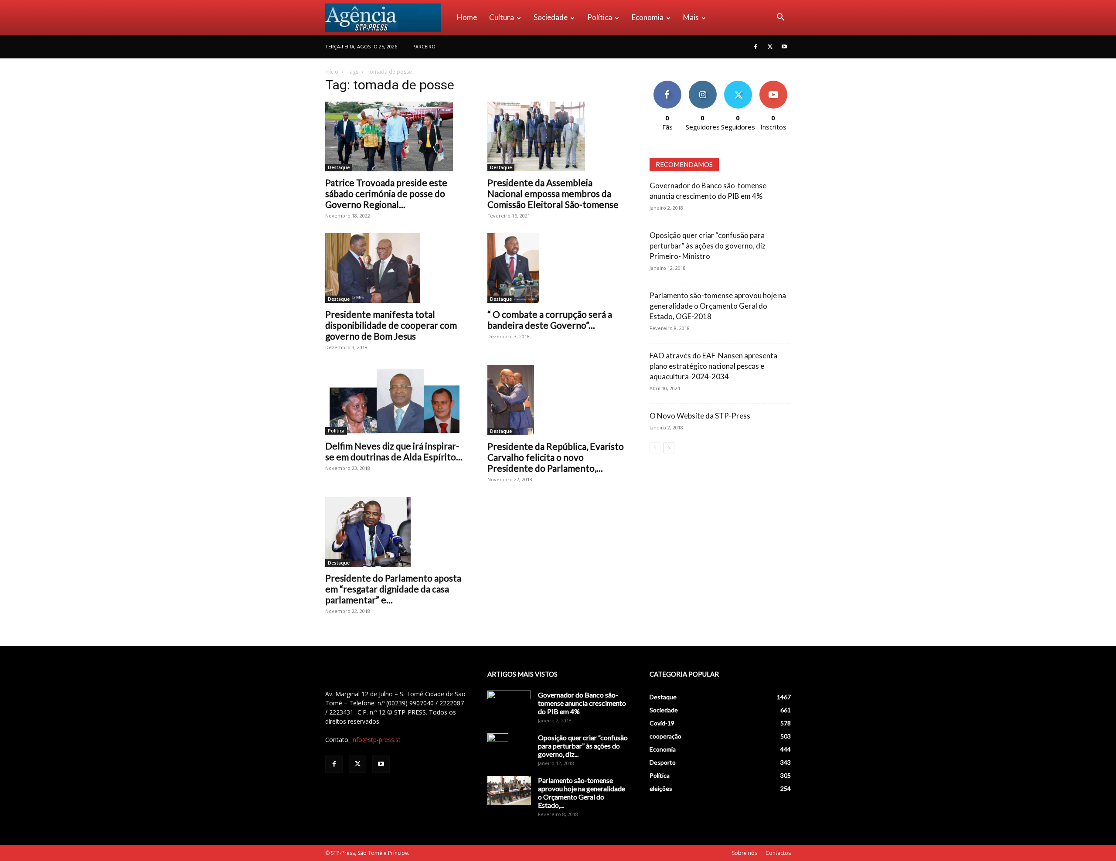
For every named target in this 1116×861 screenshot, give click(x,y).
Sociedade (551, 17)
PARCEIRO (424, 46)
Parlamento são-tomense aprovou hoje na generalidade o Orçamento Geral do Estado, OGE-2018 (718, 306)
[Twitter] (769, 46)
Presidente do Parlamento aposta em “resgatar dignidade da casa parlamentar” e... (393, 588)
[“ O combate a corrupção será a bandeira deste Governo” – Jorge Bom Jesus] (558, 268)
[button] (780, 18)
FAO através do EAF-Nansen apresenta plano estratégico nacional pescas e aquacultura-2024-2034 (713, 366)
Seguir (702, 84)
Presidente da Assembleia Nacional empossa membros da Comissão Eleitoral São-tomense (553, 193)
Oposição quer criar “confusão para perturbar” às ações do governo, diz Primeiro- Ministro (708, 246)
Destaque (339, 167)
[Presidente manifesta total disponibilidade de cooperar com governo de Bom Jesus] (395, 268)
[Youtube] (784, 46)
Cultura (501, 17)
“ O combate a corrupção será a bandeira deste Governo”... (549, 319)
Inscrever (773, 84)
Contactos (778, 853)
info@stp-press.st (376, 739)
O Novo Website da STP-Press (700, 415)
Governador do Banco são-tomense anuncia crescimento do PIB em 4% (582, 703)
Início (331, 71)
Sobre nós (744, 853)
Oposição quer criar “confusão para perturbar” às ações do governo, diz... (583, 745)
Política (599, 17)
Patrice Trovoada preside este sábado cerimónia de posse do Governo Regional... (386, 193)
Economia (647, 17)
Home (467, 17)
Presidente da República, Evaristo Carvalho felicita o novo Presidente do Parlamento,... (555, 457)
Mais (691, 17)
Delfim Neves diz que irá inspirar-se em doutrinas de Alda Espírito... (394, 451)
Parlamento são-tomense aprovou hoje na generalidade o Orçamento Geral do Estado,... (581, 792)
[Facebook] (755, 46)
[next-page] (668, 447)
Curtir (667, 84)
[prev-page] (655, 447)
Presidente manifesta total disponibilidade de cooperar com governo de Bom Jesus (391, 325)
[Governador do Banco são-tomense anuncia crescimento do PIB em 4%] (509, 706)
